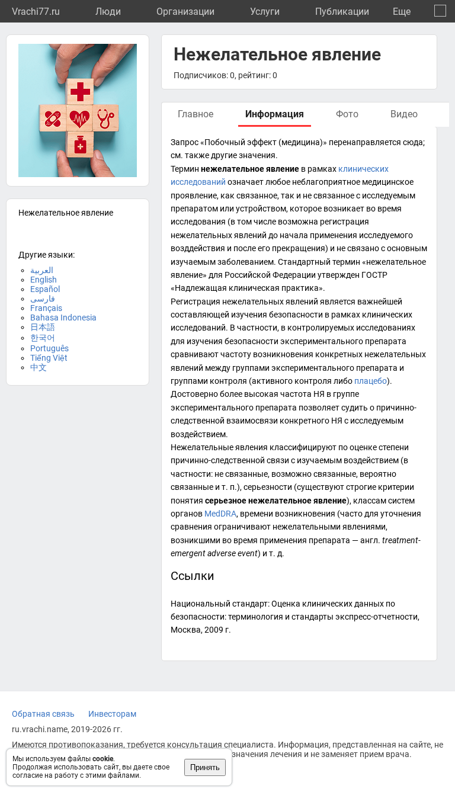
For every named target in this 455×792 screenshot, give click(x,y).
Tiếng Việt (49, 358)
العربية (41, 270)
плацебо (370, 381)
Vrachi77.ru (36, 11)
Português (49, 348)
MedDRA (220, 513)
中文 (38, 367)
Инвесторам (112, 714)
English (43, 279)
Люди (108, 11)
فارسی (42, 298)
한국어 (42, 337)
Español (45, 289)
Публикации (342, 11)
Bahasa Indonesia (63, 317)
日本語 (42, 327)
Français (46, 308)
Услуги (265, 11)
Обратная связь (43, 714)
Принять (205, 767)
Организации (185, 11)
